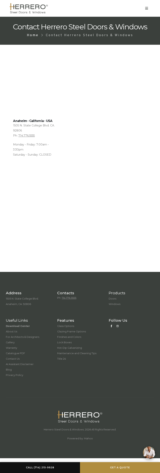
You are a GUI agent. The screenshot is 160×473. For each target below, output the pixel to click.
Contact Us (13, 358)
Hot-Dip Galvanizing (69, 347)
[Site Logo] (28, 8)
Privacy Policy (14, 375)
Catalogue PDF (15, 353)
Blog (9, 369)
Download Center (18, 326)
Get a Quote (120, 467)
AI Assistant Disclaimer (20, 364)
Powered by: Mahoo (80, 438)
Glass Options (65, 326)
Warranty (11, 347)
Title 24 (61, 358)
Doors (112, 298)
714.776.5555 (26, 135)
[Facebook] (111, 326)
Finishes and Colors (69, 336)
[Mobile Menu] (147, 8)
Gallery (10, 342)
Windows (114, 304)
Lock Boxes (64, 342)
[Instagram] (117, 326)
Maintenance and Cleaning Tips (76, 353)
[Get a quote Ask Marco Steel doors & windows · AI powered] (149, 453)
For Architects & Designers (22, 336)
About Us (11, 331)
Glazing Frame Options (71, 331)
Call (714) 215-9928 (40, 467)
